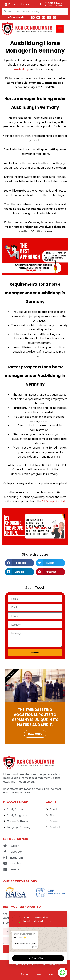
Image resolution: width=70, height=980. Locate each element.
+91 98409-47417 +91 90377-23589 (52, 4)
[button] (60, 29)
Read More (35, 734)
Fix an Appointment (19, 4)
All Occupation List (53, 501)
